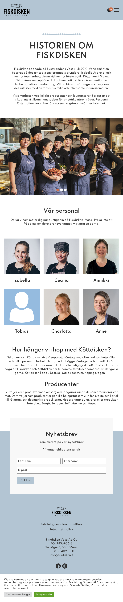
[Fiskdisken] (16, 15)
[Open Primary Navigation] (116, 10)
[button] (57, 190)
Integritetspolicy (61, 529)
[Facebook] (58, 566)
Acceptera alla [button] (44, 595)
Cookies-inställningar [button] (18, 595)
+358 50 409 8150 (61, 551)
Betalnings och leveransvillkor (61, 524)
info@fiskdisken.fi (61, 555)
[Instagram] (64, 566)
